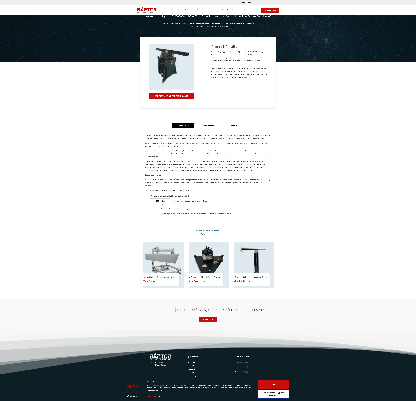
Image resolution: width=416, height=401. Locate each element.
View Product (149, 281)
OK (273, 384)
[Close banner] (294, 380)
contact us (208, 319)
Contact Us (270, 10)
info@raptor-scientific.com (250, 367)
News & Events (245, 10)
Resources (217, 10)
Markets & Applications (176, 10)
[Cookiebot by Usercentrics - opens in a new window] (132, 396)
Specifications (208, 126)
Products (193, 10)
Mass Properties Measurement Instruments (203, 23)
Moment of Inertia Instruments (240, 23)
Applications (192, 365)
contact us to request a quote (171, 96)
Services (205, 10)
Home (165, 23)
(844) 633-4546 (245, 2)
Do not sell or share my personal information (273, 394)
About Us (230, 10)
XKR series (160, 201)
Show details (152, 396)
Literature (233, 126)
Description (183, 126)
